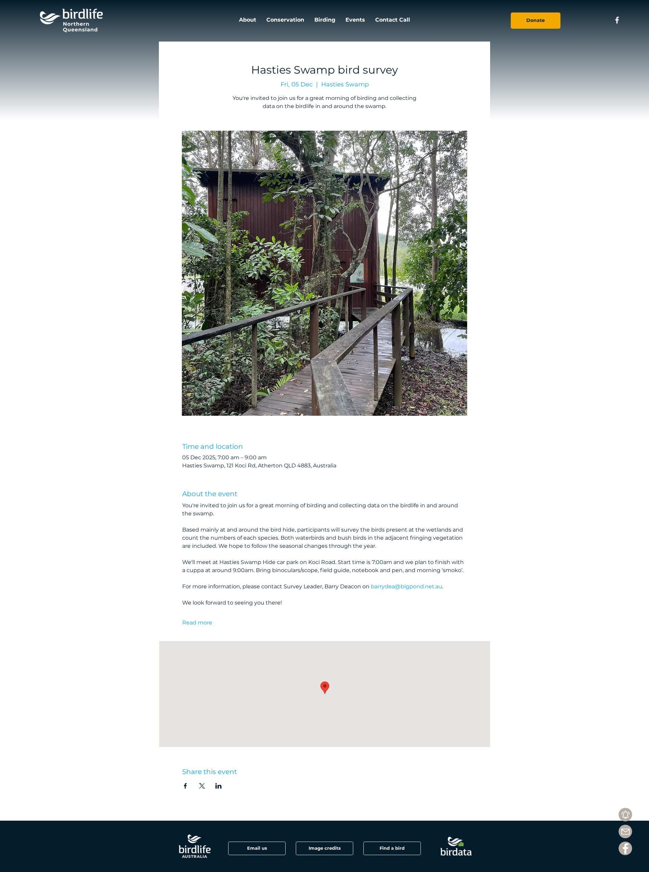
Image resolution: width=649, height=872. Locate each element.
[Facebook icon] (617, 20)
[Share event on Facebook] (185, 786)
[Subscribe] (625, 814)
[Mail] (625, 831)
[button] (324, 848)
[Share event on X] (202, 786)
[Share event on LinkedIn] (218, 786)
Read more (197, 622)
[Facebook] (625, 848)
